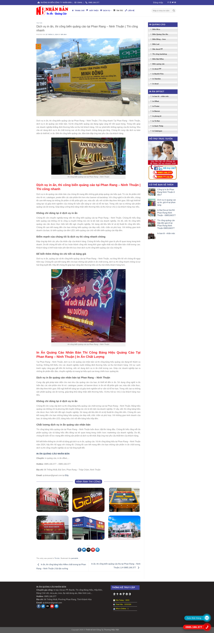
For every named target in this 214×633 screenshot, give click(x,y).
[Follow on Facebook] (168, 2)
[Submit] (174, 11)
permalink (74, 558)
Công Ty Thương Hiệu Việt (107, 630)
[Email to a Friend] (88, 550)
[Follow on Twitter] (173, 2)
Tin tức (39, 23)
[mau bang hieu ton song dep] (88, 528)
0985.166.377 (93, 2)
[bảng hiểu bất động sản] (52, 528)
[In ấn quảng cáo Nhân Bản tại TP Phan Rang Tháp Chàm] (52, 10)
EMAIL (80, 2)
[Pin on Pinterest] (93, 550)
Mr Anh (64, 34)
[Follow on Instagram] (170, 2)
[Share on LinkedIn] (97, 550)
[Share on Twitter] (84, 550)
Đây (67, 475)
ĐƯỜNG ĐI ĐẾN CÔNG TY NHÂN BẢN (56, 2)
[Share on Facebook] (80, 550)
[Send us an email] (175, 2)
